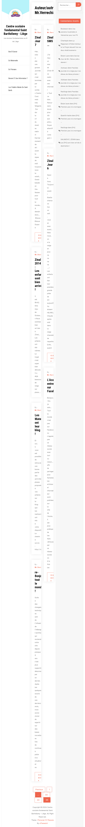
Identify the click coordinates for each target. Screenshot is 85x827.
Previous (39, 789)
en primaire (12, 69)
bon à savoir (12, 52)
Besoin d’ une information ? (18, 78)
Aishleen (64, 68)
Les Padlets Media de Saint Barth (18, 89)
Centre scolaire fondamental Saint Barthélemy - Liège (15, 30)
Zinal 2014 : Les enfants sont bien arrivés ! (39, 274)
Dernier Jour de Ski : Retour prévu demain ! (70, 59)
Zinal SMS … (50, 41)
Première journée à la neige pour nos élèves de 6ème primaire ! (71, 71)
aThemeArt (44, 823)
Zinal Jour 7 (38, 41)
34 (38, 800)
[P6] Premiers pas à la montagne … (71, 107)
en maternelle (13, 60)
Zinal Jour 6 (50, 164)
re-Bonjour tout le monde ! (39, 581)
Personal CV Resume (46, 820)
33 (46, 794)
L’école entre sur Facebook (53, 385)
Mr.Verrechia (40, 32)
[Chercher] (78, 4)
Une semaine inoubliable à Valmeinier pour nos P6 (69, 32)
